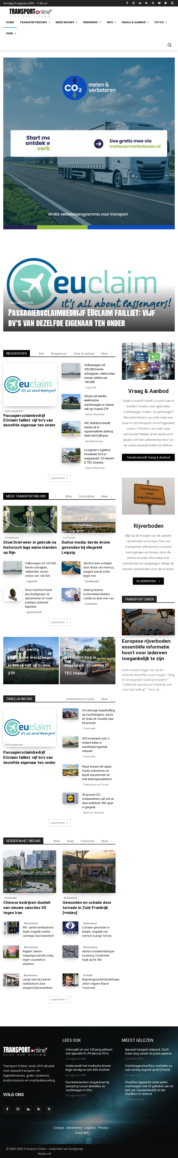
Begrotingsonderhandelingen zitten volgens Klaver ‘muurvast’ (101, 983)
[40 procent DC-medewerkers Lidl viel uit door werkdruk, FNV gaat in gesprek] (70, 798)
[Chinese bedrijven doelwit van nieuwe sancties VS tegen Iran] (29, 871)
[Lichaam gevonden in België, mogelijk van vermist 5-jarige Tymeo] (70, 927)
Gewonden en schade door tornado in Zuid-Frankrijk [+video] (87, 907)
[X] (153, 3)
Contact (58, 1128)
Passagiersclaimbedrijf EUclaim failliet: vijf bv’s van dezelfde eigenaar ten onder (29, 420)
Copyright (81, 1132)
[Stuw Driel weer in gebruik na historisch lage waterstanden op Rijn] (30, 519)
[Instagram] (133, 3)
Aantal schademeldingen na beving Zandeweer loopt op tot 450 (98, 955)
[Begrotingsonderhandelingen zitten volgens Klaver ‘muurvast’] (70, 979)
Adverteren (74, 1128)
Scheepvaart (12, 537)
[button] (169, 44)
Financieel (89, 728)
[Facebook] (127, 3)
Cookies (90, 1128)
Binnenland (31, 923)
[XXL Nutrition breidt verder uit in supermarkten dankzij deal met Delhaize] (71, 428)
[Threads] (172, 3)
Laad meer (58, 478)
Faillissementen (14, 411)
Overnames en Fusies (80, 699)
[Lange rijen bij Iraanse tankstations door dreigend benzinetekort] (11, 979)
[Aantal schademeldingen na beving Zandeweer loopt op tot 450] (70, 951)
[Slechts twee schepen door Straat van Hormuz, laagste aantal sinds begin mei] (71, 567)
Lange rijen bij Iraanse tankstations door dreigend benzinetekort (37, 983)
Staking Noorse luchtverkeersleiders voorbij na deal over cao (98, 594)
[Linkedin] (140, 3)
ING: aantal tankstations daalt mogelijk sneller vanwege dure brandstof (38, 931)
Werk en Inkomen (93, 812)
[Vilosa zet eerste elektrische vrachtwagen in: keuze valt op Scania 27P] (71, 401)
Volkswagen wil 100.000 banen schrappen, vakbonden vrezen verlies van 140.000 (80, 318)
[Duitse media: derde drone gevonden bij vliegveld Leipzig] (88, 519)
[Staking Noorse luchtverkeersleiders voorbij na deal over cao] (71, 594)
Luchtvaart (69, 537)
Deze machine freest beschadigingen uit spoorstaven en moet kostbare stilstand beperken (38, 598)
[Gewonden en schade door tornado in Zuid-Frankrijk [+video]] (89, 871)
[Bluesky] (159, 3)
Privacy (103, 1128)
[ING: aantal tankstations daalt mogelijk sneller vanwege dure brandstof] (11, 927)
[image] (148, 361)
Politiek (87, 975)
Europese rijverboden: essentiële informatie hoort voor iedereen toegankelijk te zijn (146, 649)
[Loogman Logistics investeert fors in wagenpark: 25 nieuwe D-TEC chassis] (71, 455)
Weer (70, 841)
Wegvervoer (59, 353)
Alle (41, 353)
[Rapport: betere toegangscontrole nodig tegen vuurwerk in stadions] (11, 951)
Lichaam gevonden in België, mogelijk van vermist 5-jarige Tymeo (96, 931)
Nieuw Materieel (95, 414)
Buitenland (70, 897)
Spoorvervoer (34, 612)
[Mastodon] (165, 3)
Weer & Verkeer (84, 353)
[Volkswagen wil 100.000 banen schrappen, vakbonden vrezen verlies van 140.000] (71, 370)
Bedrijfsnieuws (94, 441)
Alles (68, 496)
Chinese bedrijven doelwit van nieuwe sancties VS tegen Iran (27, 907)
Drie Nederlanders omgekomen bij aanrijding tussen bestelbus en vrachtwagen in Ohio (87, 1086)
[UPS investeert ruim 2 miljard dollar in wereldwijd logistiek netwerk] (70, 742)
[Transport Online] (34, 13)
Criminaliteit (86, 496)
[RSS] (146, 3)
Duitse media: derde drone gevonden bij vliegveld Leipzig (86, 547)
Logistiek (21, 303)
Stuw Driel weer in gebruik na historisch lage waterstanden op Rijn (30, 547)
